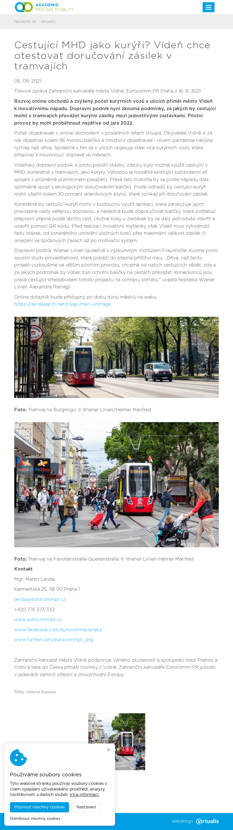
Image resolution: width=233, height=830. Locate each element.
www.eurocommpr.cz (38, 619)
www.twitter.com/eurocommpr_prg (53, 640)
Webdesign (182, 821)
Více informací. (84, 795)
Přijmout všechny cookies (39, 807)
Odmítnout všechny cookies (35, 819)
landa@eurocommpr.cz (40, 599)
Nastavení (86, 807)
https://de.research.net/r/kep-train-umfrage (62, 304)
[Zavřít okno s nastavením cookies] (108, 750)
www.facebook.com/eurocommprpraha (58, 630)
